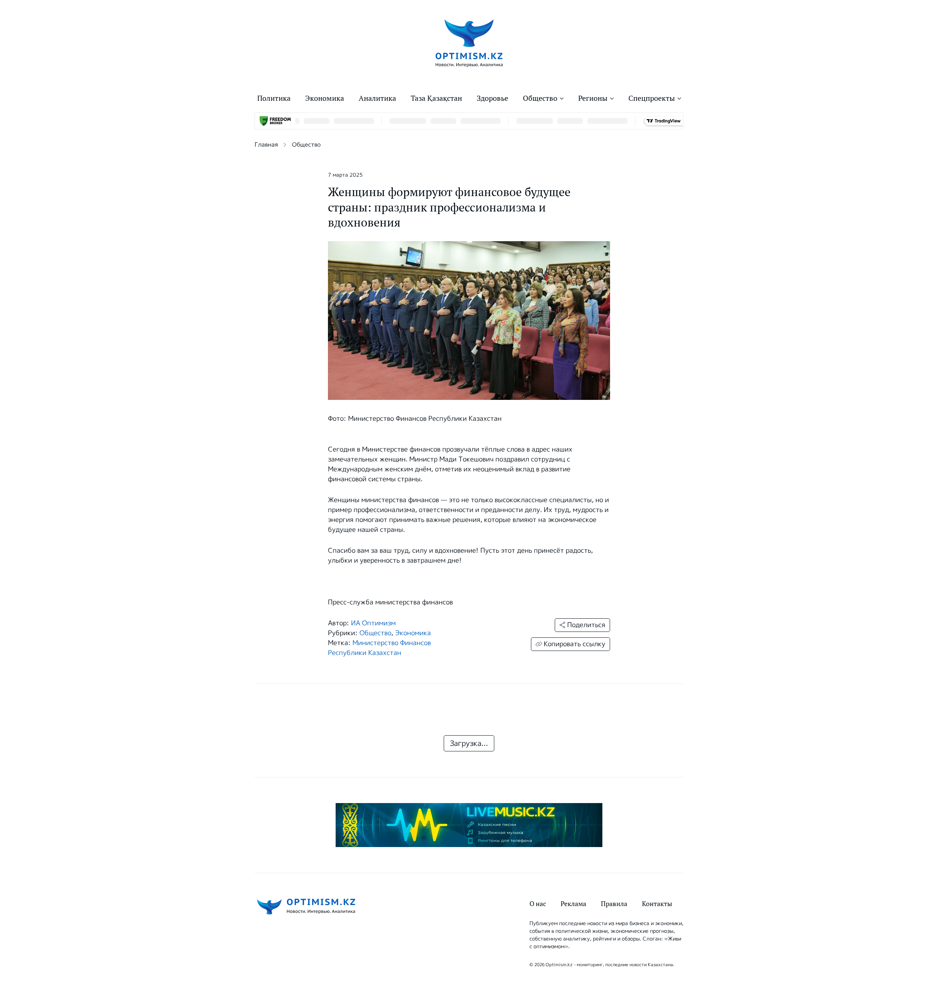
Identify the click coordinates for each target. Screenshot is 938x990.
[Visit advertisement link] (469, 825)
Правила (614, 903)
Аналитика (377, 98)
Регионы (593, 98)
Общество (540, 98)
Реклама (573, 903)
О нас (537, 903)
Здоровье (492, 98)
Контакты (657, 903)
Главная (266, 144)
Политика (274, 98)
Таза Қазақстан (436, 98)
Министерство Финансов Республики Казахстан (379, 648)
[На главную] (469, 42)
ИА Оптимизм (373, 623)
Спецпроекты (651, 98)
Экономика (324, 98)
